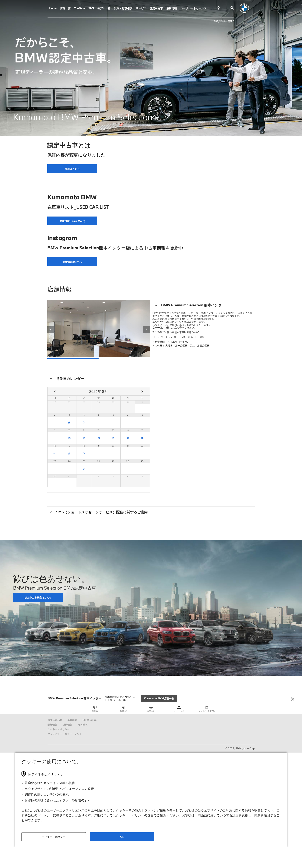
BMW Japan (89, 720)
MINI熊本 (83, 724)
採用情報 (67, 724)
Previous (50, 329)
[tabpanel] (151, 68)
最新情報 (171, 8)
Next (146, 329)
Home (53, 8)
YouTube (79, 8)
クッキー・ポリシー (59, 729)
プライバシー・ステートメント (65, 734)
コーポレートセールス (193, 8)
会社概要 (72, 720)
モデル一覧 (103, 8)
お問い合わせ (55, 720)
